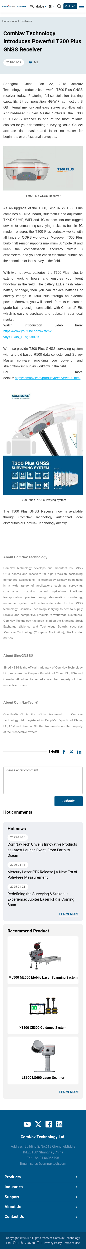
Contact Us (14, 1216)
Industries (14, 1187)
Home (5, 21)
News (28, 21)
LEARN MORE (68, 914)
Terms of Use (71, 1243)
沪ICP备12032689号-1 (27, 1243)
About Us (17, 21)
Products (13, 1177)
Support (12, 1197)
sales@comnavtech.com (48, 1164)
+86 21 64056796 (46, 1158)
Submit (68, 801)
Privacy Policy (53, 1243)
